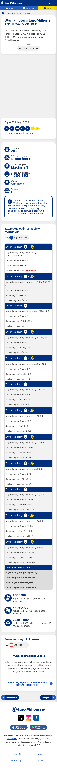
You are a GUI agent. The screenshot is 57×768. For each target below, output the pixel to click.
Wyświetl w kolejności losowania (20, 133)
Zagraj (49, 8)
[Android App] (38, 728)
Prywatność (16, 754)
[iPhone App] (18, 728)
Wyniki (11, 8)
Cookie (41, 754)
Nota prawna (12, 739)
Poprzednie (11, 697)
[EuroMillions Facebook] (36, 718)
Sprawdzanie (30, 8)
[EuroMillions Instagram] (28, 718)
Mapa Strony (15, 760)
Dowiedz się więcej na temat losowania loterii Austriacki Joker (27, 683)
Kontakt (41, 760)
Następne (46, 697)
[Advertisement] (28, 86)
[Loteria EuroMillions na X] (20, 718)
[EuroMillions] (11, 3)
